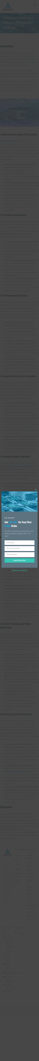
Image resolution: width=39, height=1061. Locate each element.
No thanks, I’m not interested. (19, 570)
